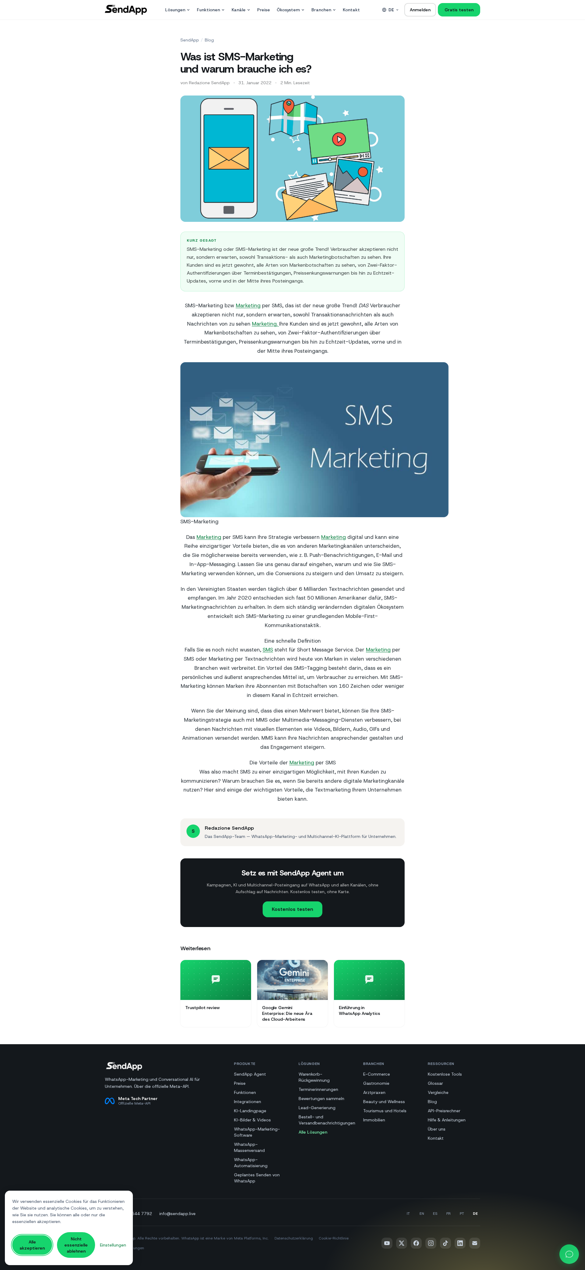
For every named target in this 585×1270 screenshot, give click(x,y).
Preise (263, 10)
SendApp (189, 40)
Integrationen (247, 1101)
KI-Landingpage (250, 1110)
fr (448, 1213)
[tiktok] (445, 1243)
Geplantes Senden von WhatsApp (257, 1178)
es (435, 1213)
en (422, 1213)
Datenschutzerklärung (294, 1238)
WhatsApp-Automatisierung (251, 1162)
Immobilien (374, 1120)
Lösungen (175, 10)
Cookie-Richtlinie (334, 1238)
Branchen (321, 10)
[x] (401, 1243)
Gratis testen (459, 10)
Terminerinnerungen (318, 1089)
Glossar (435, 1083)
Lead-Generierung (317, 1107)
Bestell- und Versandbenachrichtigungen (327, 1120)
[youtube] (386, 1243)
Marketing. (265, 323)
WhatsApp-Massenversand (249, 1147)
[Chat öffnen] (569, 1254)
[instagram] (430, 1243)
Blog (209, 40)
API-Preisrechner (444, 1110)
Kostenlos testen (292, 909)
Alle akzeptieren (32, 1245)
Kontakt (351, 10)
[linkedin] (460, 1243)
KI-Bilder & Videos (252, 1120)
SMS (268, 649)
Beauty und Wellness (384, 1101)
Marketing (248, 305)
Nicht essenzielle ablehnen (76, 1245)
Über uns (436, 1129)
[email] (474, 1243)
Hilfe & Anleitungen (447, 1120)
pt (462, 1213)
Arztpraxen (374, 1092)
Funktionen (208, 10)
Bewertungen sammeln (321, 1098)
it (408, 1213)
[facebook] (416, 1243)
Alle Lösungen (313, 1132)
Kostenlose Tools (445, 1074)
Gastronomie (376, 1083)
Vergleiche (438, 1092)
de (391, 10)
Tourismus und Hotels (384, 1110)
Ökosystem (288, 10)
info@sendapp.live (177, 1213)
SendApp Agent (250, 1074)
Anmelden (420, 10)
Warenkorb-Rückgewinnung (314, 1077)
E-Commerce (376, 1074)
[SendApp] (126, 10)
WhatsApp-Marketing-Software (257, 1132)
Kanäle (239, 10)
